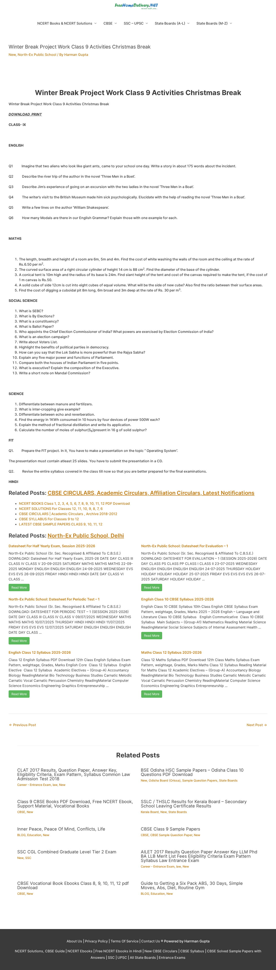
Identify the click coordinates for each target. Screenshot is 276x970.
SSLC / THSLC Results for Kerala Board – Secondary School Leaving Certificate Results (194, 804)
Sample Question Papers (199, 780)
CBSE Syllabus (192, 951)
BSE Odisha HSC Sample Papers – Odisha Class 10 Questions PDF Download (192, 772)
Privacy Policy (96, 941)
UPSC (122, 957)
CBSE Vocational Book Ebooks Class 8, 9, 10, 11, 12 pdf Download (73, 885)
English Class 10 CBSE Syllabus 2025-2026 (177, 599)
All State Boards (143, 957)
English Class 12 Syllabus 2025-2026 (40, 652)
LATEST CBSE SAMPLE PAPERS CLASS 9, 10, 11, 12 (60, 524)
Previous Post (22, 725)
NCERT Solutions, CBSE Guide (40, 951)
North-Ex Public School (37, 54)
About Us (74, 941)
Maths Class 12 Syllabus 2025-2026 (171, 652)
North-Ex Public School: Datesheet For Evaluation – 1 (184, 546)
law (55, 785)
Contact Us (150, 941)
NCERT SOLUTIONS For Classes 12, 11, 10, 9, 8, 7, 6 (61, 508)
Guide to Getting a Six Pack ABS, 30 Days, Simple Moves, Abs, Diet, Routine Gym (192, 885)
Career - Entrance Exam (34, 785)
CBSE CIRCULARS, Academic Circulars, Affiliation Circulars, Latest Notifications (151, 493)
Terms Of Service (124, 941)
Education (34, 835)
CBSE (108, 23)
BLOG (21, 835)
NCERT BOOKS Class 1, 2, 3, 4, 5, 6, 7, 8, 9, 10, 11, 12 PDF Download (74, 503)
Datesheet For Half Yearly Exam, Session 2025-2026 (52, 546)
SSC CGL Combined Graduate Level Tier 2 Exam (66, 851)
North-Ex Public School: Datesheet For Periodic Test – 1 (54, 599)
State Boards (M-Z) (212, 23)
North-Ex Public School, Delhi (86, 535)
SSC (28, 858)
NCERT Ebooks (80, 951)
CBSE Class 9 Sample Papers (170, 829)
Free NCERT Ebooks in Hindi (118, 951)
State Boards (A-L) (170, 23)
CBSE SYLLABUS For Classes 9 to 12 (49, 519)
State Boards (228, 780)
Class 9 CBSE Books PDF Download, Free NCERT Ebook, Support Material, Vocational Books (75, 804)
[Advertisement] (138, 75)
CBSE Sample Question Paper (171, 835)
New (12, 54)
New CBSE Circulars (160, 951)
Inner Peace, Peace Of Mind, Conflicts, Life (61, 829)
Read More (19, 587)
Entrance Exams (172, 957)
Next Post (257, 725)
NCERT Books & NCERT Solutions (64, 23)
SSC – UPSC (134, 23)
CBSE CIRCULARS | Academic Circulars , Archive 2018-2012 (68, 514)
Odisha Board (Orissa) (164, 780)
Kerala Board (150, 812)
